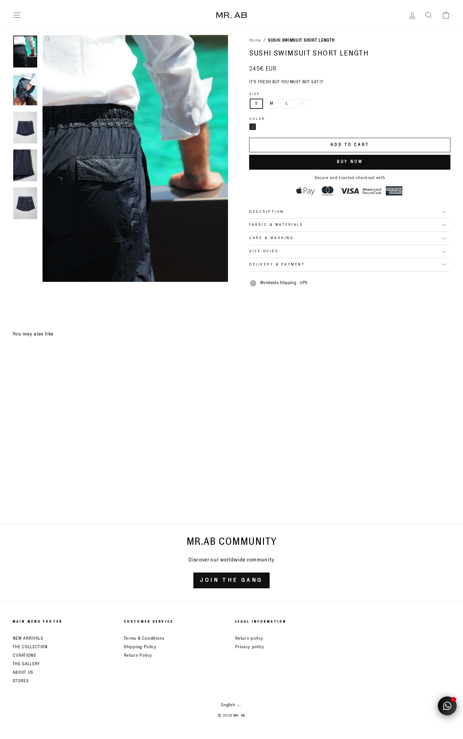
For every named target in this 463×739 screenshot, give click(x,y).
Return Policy (138, 655)
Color (257, 118)
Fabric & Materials (276, 225)
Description (266, 212)
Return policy (249, 638)
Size (254, 94)
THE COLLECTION (30, 647)
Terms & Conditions (144, 638)
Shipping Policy (140, 647)
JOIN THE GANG (231, 580)
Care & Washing (271, 238)
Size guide (263, 251)
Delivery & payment (277, 264)
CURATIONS (24, 655)
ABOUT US (23, 672)
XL (302, 104)
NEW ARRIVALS (28, 638)
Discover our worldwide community (231, 560)
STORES (21, 681)
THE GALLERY (26, 664)
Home (255, 40)
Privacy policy (249, 647)
